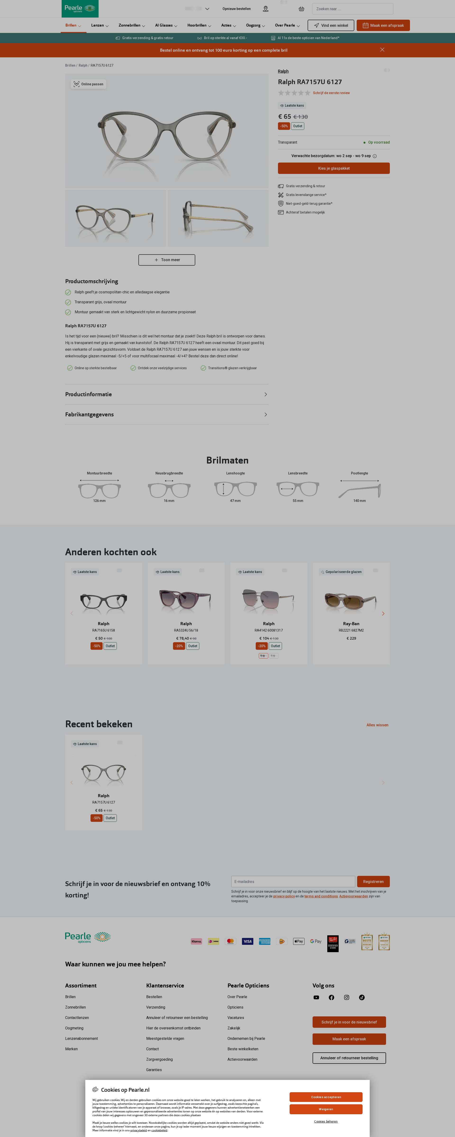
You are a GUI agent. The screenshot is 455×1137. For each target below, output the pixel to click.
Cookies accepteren (326, 1097)
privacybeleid (138, 1130)
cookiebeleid (159, 1130)
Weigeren (326, 1109)
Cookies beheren (326, 1121)
